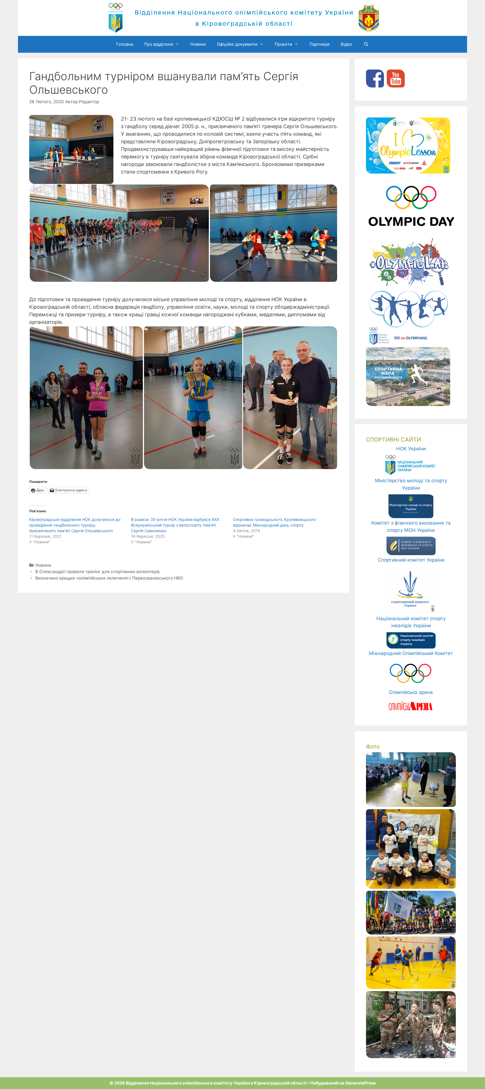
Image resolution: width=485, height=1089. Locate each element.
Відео (346, 44)
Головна (124, 44)
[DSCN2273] (411, 805)
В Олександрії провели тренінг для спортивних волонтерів (97, 571)
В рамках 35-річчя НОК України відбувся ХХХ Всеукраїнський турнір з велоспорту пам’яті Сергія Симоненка (175, 525)
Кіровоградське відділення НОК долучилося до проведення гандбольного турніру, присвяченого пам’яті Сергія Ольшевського (74, 525)
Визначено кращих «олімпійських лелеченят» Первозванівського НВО (109, 578)
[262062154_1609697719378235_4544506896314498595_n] (411, 987)
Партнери (320, 44)
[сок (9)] (411, 1056)
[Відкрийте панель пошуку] (366, 44)
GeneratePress (360, 1083)
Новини (198, 44)
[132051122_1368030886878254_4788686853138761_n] (411, 887)
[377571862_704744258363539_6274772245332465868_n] (411, 933)
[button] (119, 233)
